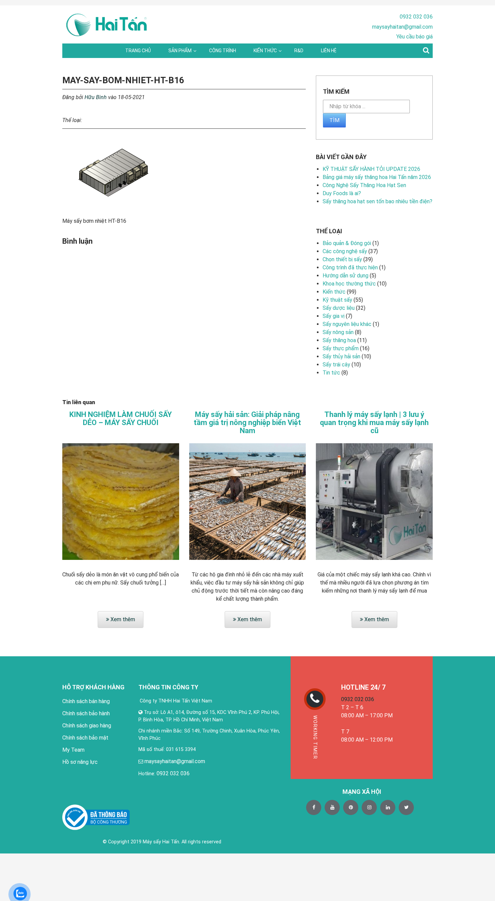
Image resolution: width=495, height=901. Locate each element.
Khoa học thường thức (349, 283)
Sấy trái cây (336, 364)
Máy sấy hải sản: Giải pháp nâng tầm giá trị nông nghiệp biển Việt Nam (247, 423)
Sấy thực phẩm (341, 348)
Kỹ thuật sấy (337, 300)
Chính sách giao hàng (86, 725)
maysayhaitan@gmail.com (402, 27)
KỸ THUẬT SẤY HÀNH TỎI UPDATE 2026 (371, 169)
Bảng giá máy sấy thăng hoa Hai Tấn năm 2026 (377, 177)
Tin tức (331, 372)
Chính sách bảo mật (85, 737)
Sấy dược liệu (339, 308)
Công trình (222, 50)
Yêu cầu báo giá (414, 36)
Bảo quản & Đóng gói (347, 243)
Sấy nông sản (338, 332)
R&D (298, 50)
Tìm (334, 120)
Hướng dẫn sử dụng (345, 275)
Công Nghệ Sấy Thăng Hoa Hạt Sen (364, 185)
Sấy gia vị (333, 316)
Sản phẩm (180, 50)
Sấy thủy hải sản (341, 356)
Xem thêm (122, 619)
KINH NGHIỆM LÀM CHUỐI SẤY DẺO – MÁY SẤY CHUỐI (120, 419)
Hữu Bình (96, 97)
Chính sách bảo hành (86, 713)
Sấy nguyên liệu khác (347, 324)
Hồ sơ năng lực (80, 762)
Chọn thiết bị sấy (342, 259)
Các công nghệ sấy (345, 251)
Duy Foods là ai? (342, 193)
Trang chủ (138, 50)
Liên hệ (328, 50)
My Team (73, 750)
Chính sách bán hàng (86, 701)
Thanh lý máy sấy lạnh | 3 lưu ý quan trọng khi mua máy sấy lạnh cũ (374, 423)
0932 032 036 (416, 16)
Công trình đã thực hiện (350, 267)
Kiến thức (265, 50)
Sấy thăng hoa (339, 340)
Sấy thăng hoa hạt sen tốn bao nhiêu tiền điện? (377, 201)
